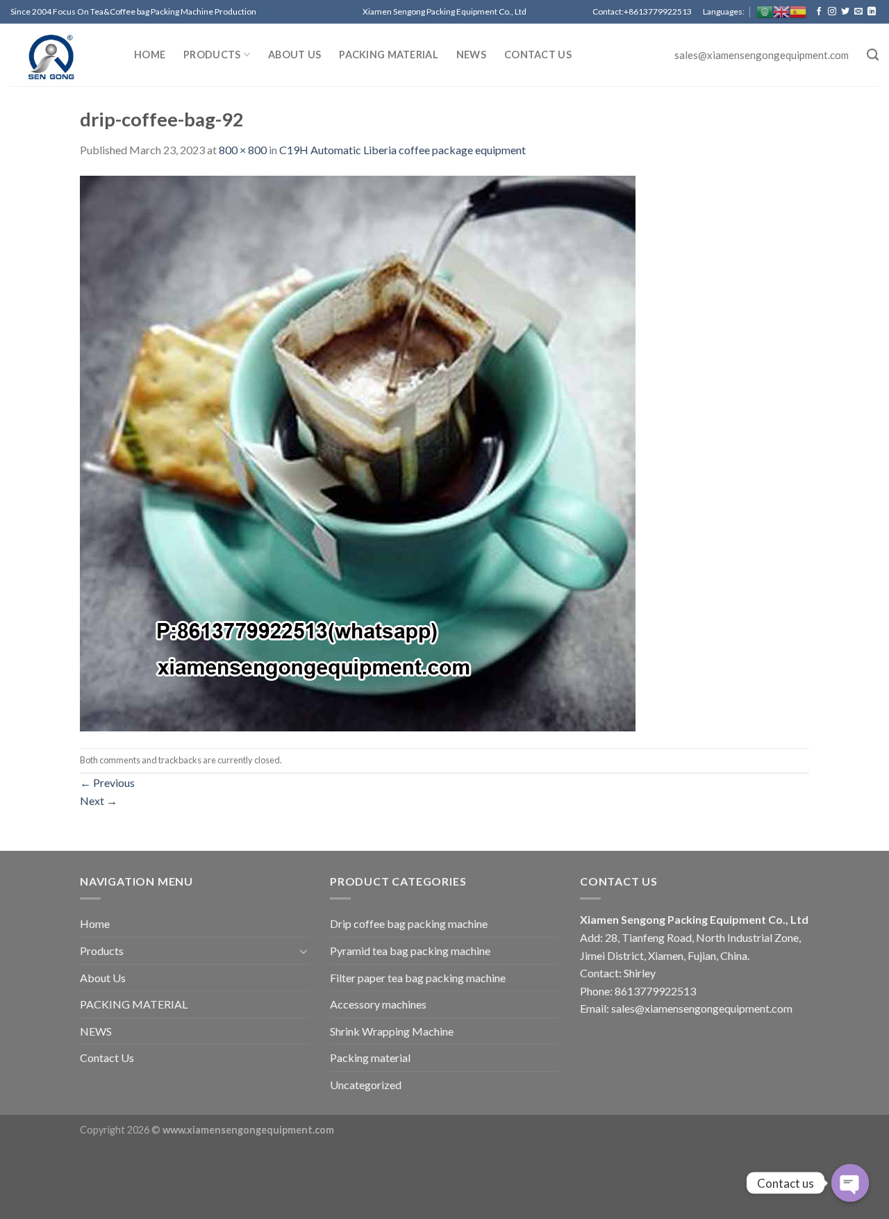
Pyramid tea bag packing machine (410, 950)
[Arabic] (764, 12)
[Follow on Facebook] (819, 12)
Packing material (370, 1057)
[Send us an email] (858, 12)
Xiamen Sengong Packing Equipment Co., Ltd (694, 919)
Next (98, 800)
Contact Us (538, 54)
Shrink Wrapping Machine (392, 1031)
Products (211, 54)
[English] (781, 12)
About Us (294, 54)
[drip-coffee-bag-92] (357, 451)
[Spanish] (798, 12)
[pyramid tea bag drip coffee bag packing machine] (61, 55)
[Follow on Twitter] (845, 12)
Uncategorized (365, 1084)
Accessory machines (378, 1004)
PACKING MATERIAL (388, 54)
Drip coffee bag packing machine (409, 923)
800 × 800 (243, 149)
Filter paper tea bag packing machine (418, 977)
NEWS (471, 54)
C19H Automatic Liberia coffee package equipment (402, 149)
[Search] (873, 55)
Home (149, 54)
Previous (107, 782)
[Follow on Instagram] (832, 12)
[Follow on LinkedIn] (871, 12)
